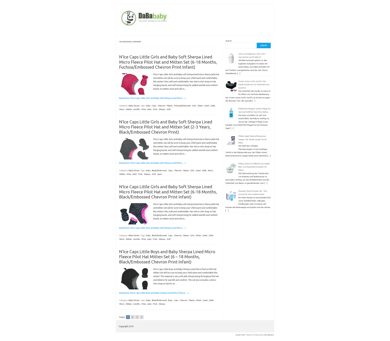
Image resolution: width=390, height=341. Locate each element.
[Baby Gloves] (156, 26)
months (136, 109)
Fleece (169, 106)
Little (213, 106)
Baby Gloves (134, 106)
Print (155, 109)
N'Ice (144, 109)
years (159, 174)
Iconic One (240, 335)
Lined (206, 106)
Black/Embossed (159, 170)
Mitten (129, 109)
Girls (194, 106)
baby (148, 106)
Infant (200, 106)
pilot (149, 109)
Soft (169, 109)
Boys (170, 300)
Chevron (161, 106)
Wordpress (269, 335)
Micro (121, 109)
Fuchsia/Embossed (182, 106)
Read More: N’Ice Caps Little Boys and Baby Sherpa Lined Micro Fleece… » (154, 293)
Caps (154, 106)
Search (228, 41)
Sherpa (162, 109)
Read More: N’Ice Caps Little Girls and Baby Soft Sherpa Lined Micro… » (152, 98)
